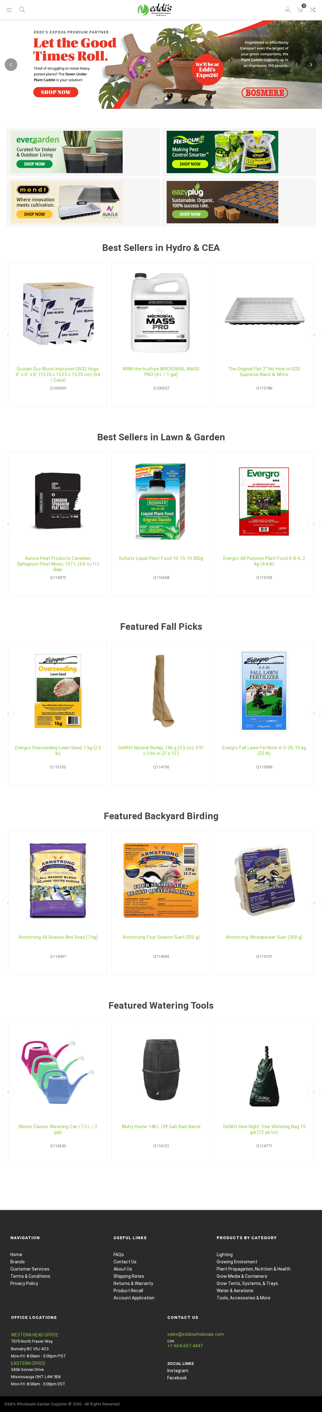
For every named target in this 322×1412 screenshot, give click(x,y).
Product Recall (128, 1290)
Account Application (134, 1297)
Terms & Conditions (30, 1276)
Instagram (177, 1370)
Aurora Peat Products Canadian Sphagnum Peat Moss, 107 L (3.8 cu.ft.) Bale (58, 563)
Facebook (177, 1377)
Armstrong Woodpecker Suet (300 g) (264, 937)
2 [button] (166, 99)
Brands (17, 1261)
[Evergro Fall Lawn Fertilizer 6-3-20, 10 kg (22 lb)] (264, 691)
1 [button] (156, 99)
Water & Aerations (235, 1290)
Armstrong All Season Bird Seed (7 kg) (58, 937)
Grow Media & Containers (242, 1276)
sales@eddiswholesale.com (195, 1334)
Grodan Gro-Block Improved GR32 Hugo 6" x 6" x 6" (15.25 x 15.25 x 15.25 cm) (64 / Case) (58, 374)
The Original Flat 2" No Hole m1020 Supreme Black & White (264, 371)
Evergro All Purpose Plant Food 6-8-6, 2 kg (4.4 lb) (264, 561)
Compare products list (312, 9)
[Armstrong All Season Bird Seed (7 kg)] (57, 880)
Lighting (225, 1254)
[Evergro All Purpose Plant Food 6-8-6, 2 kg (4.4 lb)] (264, 501)
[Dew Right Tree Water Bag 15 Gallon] (264, 1070)
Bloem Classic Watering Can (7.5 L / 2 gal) (58, 1129)
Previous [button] (11, 64)
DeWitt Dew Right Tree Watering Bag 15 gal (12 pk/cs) (264, 1129)
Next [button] (311, 64)
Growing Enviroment (237, 1261)
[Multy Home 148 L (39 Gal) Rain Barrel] (161, 1070)
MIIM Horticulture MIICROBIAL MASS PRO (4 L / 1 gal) (161, 371)
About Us (123, 1268)
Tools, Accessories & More (243, 1297)
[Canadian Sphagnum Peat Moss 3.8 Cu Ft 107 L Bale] (57, 501)
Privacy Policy (24, 1283)
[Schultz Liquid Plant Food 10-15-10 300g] (161, 501)
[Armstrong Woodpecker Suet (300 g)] (264, 880)
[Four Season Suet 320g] (161, 880)
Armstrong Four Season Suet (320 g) (161, 937)
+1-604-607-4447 (185, 1345)
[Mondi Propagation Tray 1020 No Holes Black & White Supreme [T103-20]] (264, 312)
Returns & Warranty (133, 1283)
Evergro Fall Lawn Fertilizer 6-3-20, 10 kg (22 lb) (264, 750)
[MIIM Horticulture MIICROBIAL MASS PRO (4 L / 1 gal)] (161, 312)
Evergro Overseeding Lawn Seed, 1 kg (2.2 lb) (58, 750)
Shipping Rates (129, 1276)
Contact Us (125, 1261)
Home (16, 1254)
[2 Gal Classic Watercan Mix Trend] (57, 1070)
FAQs (119, 1254)
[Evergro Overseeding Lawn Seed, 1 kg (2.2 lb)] (57, 691)
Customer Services (29, 1268)
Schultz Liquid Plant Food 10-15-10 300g (161, 558)
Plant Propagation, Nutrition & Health (254, 1268)
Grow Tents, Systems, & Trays (247, 1283)
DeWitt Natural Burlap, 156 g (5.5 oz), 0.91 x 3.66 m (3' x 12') (161, 750)
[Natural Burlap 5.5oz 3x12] (161, 691)
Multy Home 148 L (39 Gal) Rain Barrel (161, 1126)
